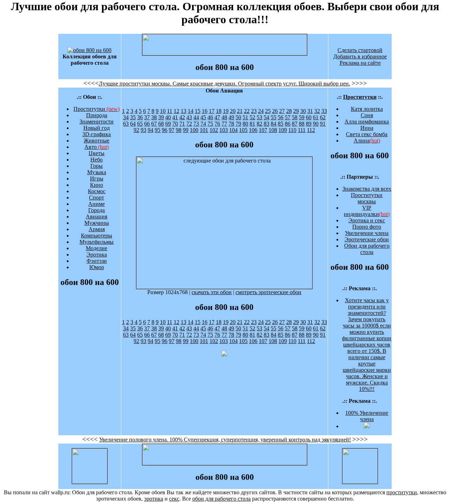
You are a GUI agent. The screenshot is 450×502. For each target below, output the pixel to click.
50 (238, 117)
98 (178, 130)
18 (218, 111)
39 (161, 117)
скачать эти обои (212, 292)
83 (266, 124)
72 (189, 124)
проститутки (401, 492)
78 (231, 124)
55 (273, 117)
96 (164, 130)
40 (168, 117)
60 (308, 117)
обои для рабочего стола (221, 499)
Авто (96, 147)
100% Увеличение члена (366, 416)
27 (282, 111)
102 (214, 130)
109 (282, 130)
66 (147, 124)
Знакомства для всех (366, 189)
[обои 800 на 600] (89, 50)
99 (185, 130)
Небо (96, 160)
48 (224, 117)
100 (194, 130)
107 (263, 130)
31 (310, 111)
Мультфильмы (96, 242)
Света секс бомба (366, 134)
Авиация (96, 217)
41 (175, 117)
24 (261, 111)
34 (126, 117)
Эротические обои (367, 239)
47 (217, 117)
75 (210, 124)
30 (303, 111)
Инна (366, 128)
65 (140, 124)
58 (294, 117)
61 (316, 117)
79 (238, 124)
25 (268, 111)
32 (317, 111)
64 (133, 124)
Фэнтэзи (96, 261)
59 (301, 117)
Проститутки (96, 109)
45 (203, 117)
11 (169, 111)
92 (136, 130)
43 (189, 117)
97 (171, 130)
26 (275, 111)
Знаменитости (96, 122)
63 (126, 124)
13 (183, 111)
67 (154, 124)
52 (252, 117)
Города (96, 210)
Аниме (96, 204)
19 (226, 111)
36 (140, 117)
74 (203, 124)
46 (210, 117)
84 (273, 124)
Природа (96, 115)
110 (292, 130)
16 (204, 111)
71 (182, 124)
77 (224, 124)
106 (253, 130)
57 (287, 117)
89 (308, 124)
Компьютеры (96, 236)
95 (157, 130)
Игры (96, 179)
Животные (96, 141)
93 (143, 130)
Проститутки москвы (366, 198)
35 (133, 117)
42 (182, 117)
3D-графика (96, 134)
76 (217, 124)
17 (211, 111)
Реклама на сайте (360, 63)
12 (176, 111)
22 (247, 111)
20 (233, 111)
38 (154, 117)
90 (316, 124)
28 (289, 111)
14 (190, 111)
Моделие (96, 248)
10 (163, 111)
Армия (97, 229)
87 (294, 124)
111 (302, 130)
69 (168, 124)
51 (245, 117)
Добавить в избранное (360, 56)
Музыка (96, 172)
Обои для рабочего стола (367, 249)
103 (223, 130)
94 (150, 130)
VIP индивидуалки (367, 211)
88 (301, 124)
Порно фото (366, 227)
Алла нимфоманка (367, 122)
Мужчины (96, 223)
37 (147, 117)
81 (252, 124)
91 (323, 124)
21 (240, 111)
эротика (153, 499)
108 (273, 130)
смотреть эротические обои (268, 292)
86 (287, 124)
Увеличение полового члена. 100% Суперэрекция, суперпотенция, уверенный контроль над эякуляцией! (225, 440)
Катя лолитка (367, 109)
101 (204, 130)
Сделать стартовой (360, 50)
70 (175, 124)
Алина (367, 141)
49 (231, 117)
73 (196, 124)
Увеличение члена (366, 233)
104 (233, 130)
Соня (367, 115)
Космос (96, 191)
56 (280, 117)
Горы (96, 166)
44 (196, 117)
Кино (96, 185)
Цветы (96, 153)
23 (254, 111)
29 (296, 111)
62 (323, 117)
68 (161, 124)
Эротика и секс (366, 220)
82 (259, 124)
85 (280, 124)
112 (311, 130)
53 (259, 117)
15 (197, 111)
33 (324, 111)
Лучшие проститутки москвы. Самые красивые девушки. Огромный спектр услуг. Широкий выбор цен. (224, 84)
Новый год (96, 128)
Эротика (96, 255)
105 (243, 130)
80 (245, 124)
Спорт (96, 198)
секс (174, 499)
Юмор (96, 267)
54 (266, 117)
